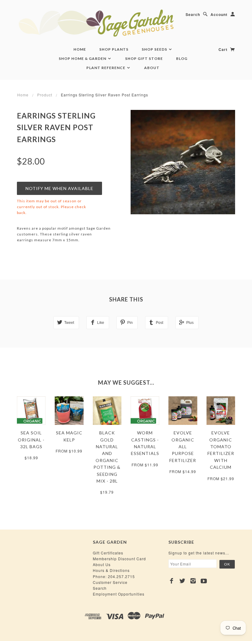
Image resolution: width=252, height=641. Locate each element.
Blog (181, 58)
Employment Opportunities (118, 593)
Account (219, 14)
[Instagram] (193, 581)
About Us (102, 564)
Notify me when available (59, 188)
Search (193, 14)
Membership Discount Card (119, 558)
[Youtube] (204, 581)
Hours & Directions (111, 570)
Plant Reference (106, 67)
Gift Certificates (108, 552)
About (151, 67)
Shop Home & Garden (83, 58)
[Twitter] (182, 581)
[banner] (126, 23)
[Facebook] (171, 581)
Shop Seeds (155, 49)
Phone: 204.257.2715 (114, 576)
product (44, 94)
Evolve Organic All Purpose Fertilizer (182, 446)
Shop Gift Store (144, 58)
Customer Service (110, 582)
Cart (224, 49)
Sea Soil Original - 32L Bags (31, 439)
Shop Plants (113, 49)
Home (79, 49)
